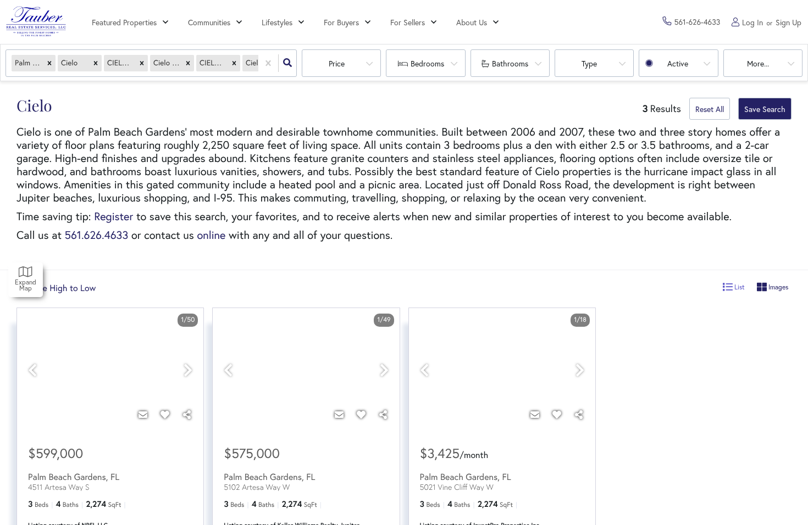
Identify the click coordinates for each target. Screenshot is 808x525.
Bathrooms (510, 64)
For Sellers (407, 22)
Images (777, 287)
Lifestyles (277, 22)
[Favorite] (165, 415)
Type (589, 64)
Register (113, 217)
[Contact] (143, 415)
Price (337, 64)
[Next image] (188, 370)
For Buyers (341, 22)
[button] (49, 63)
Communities (209, 22)
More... (758, 64)
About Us (471, 22)
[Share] (187, 415)
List (739, 287)
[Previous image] (32, 370)
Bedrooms (427, 64)
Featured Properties (124, 22)
